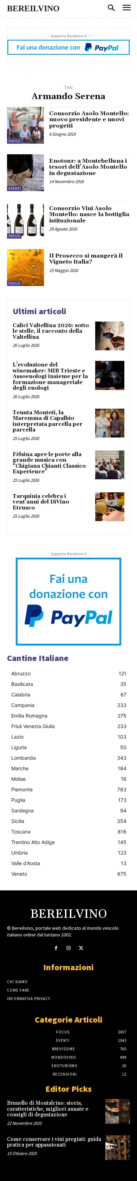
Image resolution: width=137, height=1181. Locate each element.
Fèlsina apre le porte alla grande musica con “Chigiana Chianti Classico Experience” (49, 463)
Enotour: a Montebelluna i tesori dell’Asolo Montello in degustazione (88, 167)
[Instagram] (68, 948)
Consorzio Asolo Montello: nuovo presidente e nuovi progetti (89, 119)
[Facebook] (56, 948)
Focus (14, 141)
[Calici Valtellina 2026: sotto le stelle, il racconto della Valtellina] (109, 336)
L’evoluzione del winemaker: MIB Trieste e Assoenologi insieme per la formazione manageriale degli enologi (50, 376)
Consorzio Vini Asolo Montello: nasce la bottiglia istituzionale (89, 214)
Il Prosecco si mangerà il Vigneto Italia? (86, 259)
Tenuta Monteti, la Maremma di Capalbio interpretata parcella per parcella (48, 421)
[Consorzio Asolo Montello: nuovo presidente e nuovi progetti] (25, 125)
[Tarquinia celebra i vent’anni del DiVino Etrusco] (109, 506)
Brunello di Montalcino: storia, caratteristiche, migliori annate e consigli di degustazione (47, 1109)
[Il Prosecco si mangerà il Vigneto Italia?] (25, 267)
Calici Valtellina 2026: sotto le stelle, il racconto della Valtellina (51, 331)
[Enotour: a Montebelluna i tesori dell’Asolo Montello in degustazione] (25, 172)
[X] (81, 948)
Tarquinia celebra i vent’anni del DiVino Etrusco (41, 502)
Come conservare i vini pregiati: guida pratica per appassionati (54, 1142)
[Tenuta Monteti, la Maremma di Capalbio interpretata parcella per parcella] (109, 423)
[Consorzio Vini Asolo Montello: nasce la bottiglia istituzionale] (25, 220)
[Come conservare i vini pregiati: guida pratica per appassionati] (117, 1147)
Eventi (14, 188)
